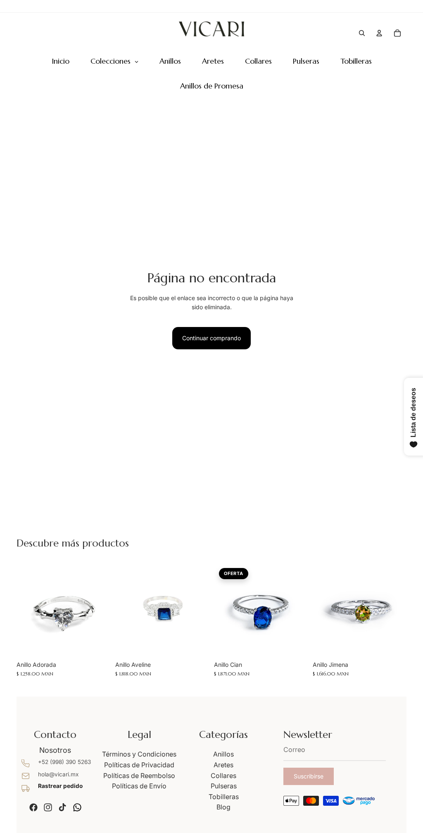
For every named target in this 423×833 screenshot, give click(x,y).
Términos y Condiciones (139, 754)
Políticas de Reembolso (139, 775)
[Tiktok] (62, 807)
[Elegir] (97, 644)
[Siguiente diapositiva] (101, 610)
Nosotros (55, 750)
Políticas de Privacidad (139, 765)
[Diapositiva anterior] (26, 610)
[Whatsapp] (77, 807)
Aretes (223, 765)
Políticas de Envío (139, 786)
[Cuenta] (379, 33)
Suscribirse (308, 776)
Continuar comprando (211, 337)
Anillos (223, 754)
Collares (223, 775)
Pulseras (224, 786)
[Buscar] (362, 33)
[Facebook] (33, 807)
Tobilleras (224, 796)
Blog (223, 807)
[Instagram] (48, 807)
